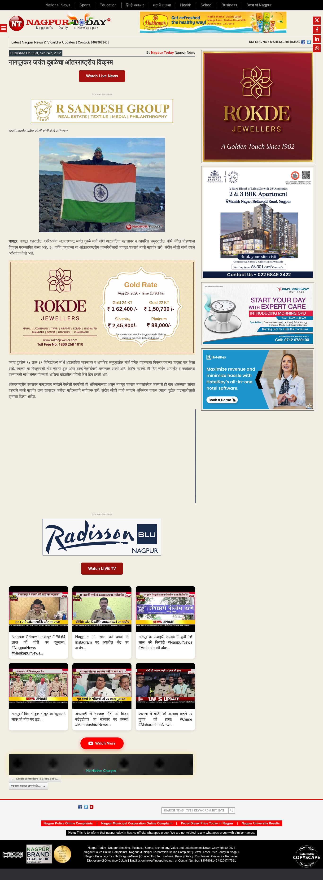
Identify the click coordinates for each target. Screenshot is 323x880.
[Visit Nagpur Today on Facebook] (303, 42)
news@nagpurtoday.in (159, 860)
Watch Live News (102, 76)
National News (57, 5)
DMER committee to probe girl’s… (35, 778)
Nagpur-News (129, 856)
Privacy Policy (184, 856)
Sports (84, 5)
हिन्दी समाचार (135, 5)
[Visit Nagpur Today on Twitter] (309, 42)
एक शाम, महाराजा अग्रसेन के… (28, 786)
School (206, 5)
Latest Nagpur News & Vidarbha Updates (43, 42)
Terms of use (165, 856)
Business (229, 5)
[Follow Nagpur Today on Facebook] (80, 807)
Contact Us (147, 856)
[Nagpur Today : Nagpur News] (60, 24)
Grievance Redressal (224, 856)
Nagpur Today (162, 52)
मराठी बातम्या (162, 5)
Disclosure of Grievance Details (107, 860)
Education (108, 5)
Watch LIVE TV (102, 568)
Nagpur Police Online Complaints (68, 823)
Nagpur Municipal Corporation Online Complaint (136, 823)
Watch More (105, 743)
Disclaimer (202, 856)
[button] (38, 622)
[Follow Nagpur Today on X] (86, 807)
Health (185, 5)
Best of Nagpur (258, 5)
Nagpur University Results (261, 823)
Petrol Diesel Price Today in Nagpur (207, 823)
